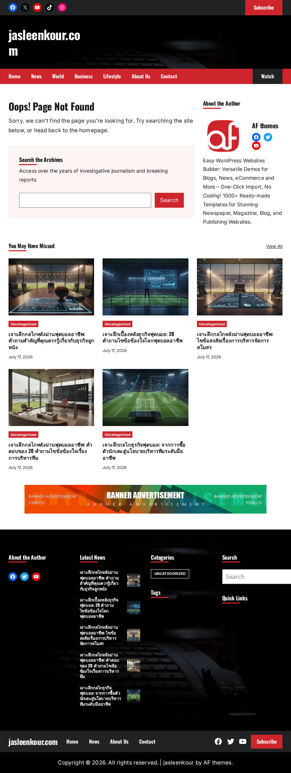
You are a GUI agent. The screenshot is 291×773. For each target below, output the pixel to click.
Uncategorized (23, 324)
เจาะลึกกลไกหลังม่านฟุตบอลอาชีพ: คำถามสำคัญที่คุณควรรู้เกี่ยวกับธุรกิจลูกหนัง (51, 340)
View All (274, 246)
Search (169, 200)
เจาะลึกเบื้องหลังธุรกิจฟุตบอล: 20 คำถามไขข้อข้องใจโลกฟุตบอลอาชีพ (142, 337)
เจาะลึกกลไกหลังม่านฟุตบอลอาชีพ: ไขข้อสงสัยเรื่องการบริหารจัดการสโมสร (235, 340)
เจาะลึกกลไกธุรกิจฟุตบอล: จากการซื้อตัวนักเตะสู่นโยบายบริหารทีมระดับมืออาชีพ (144, 451)
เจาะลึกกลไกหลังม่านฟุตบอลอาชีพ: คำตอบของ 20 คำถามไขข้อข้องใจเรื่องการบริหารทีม (50, 451)
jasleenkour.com (44, 42)
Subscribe (267, 741)
